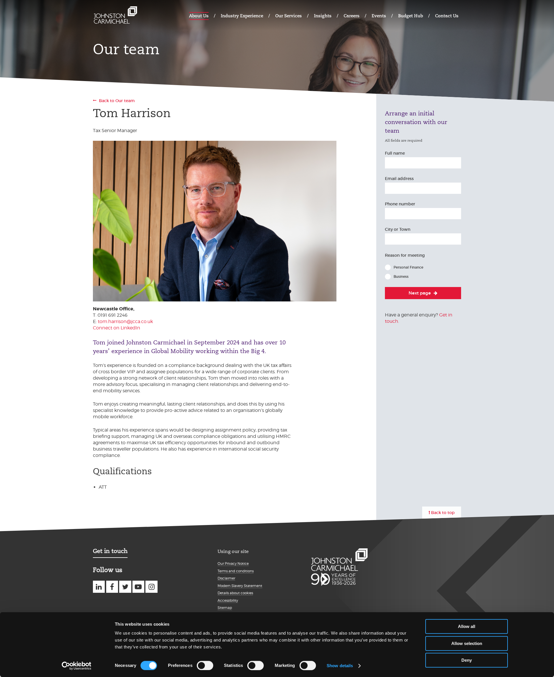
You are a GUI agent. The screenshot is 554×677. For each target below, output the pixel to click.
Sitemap (225, 607)
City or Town (397, 229)
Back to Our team (117, 101)
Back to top (443, 512)
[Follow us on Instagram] (151, 586)
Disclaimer (226, 578)
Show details (340, 665)
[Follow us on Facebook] (112, 586)
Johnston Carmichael (115, 15)
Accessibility (228, 600)
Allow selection (466, 643)
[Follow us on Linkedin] (99, 586)
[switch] (205, 665)
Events (379, 15)
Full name (395, 153)
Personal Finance (408, 267)
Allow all (466, 626)
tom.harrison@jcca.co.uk (125, 321)
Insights (323, 15)
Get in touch (110, 550)
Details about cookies (235, 593)
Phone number (400, 204)
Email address (399, 179)
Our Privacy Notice (233, 563)
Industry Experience (242, 15)
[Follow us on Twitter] (125, 586)
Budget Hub (410, 15)
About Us (199, 15)
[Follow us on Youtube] (138, 586)
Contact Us (446, 15)
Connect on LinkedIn (116, 328)
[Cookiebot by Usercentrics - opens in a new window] (76, 665)
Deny (466, 660)
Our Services (288, 15)
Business (401, 276)
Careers (352, 15)
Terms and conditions (236, 571)
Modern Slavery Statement (240, 586)
